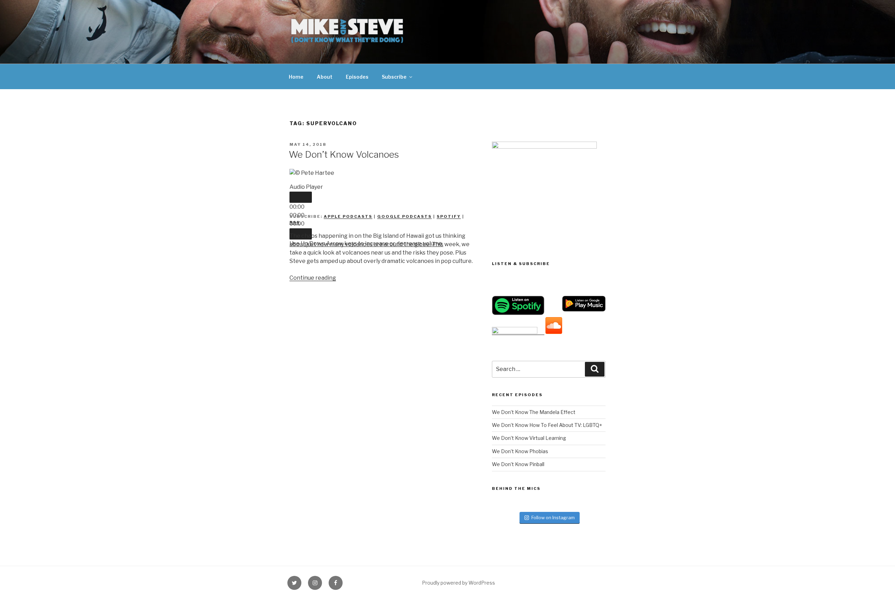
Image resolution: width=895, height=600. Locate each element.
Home (296, 77)
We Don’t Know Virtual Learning (529, 438)
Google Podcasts (404, 216)
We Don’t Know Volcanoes (344, 154)
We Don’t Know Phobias (520, 451)
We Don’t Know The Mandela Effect (533, 412)
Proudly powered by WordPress (458, 583)
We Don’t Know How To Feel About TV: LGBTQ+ (547, 425)
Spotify (449, 216)
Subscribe (394, 77)
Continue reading (312, 277)
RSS (294, 222)
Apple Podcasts (348, 216)
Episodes (357, 77)
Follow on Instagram (553, 517)
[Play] (300, 197)
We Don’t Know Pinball (518, 464)
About (324, 77)
